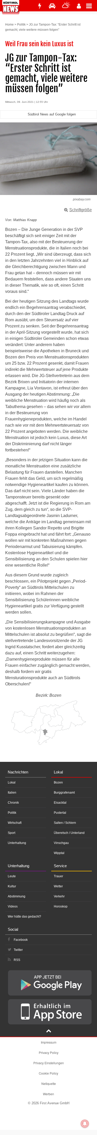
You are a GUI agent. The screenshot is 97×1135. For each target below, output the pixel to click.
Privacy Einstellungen (48, 1063)
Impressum (48, 1042)
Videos (13, 906)
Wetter (58, 886)
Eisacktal (60, 802)
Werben (48, 1094)
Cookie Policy (48, 1073)
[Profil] (79, 6)
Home (9, 24)
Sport (11, 833)
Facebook (21, 940)
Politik (21, 24)
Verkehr (59, 896)
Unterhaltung (17, 843)
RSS (17, 960)
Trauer (58, 876)
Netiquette (48, 1083)
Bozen (58, 782)
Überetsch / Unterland (69, 833)
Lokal (12, 782)
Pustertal (60, 813)
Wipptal (59, 853)
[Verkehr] (52, 6)
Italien (12, 792)
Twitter (18, 950)
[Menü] (91, 5)
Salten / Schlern (65, 823)
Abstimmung (16, 896)
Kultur (12, 886)
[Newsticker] (39, 6)
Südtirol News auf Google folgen (52, 114)
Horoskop (61, 906)
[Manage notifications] (85, 1124)
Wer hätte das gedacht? (24, 916)
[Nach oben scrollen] (48, 1031)
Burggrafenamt (64, 792)
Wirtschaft (14, 823)
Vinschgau (61, 843)
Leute (12, 876)
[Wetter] (66, 6)
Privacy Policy (48, 1052)
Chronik (13, 802)
